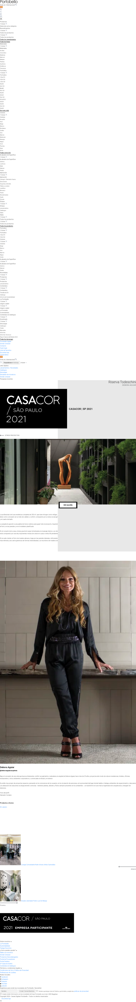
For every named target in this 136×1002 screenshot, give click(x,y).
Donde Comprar (5, 955)
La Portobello (4, 944)
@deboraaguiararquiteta (8, 770)
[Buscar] (1, 10)
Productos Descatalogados (9, 957)
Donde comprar (5, 377)
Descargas (3, 372)
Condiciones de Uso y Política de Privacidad (14, 970)
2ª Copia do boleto (6, 964)
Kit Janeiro (3, 807)
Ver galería (68, 505)
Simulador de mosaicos (8, 374)
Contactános (4, 355)
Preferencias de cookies (8, 972)
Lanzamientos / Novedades (9, 368)
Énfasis (2, 201)
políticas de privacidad (81, 991)
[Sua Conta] (1, 12)
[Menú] (1, 17)
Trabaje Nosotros (5, 948)
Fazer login (3, 348)
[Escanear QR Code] (1, 14)
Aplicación (3, 173)
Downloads (3, 319)
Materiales (3, 44)
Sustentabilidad (5, 946)
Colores (2, 113)
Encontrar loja (4, 352)
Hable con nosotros (6, 952)
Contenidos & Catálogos (8, 966)
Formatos (3, 70)
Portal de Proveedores (7, 959)
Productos (3, 277)
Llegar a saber (4, 304)
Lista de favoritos (5, 350)
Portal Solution (5, 961)
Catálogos (3, 370)
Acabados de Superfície (8, 155)
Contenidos (3, 286)
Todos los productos (7, 33)
